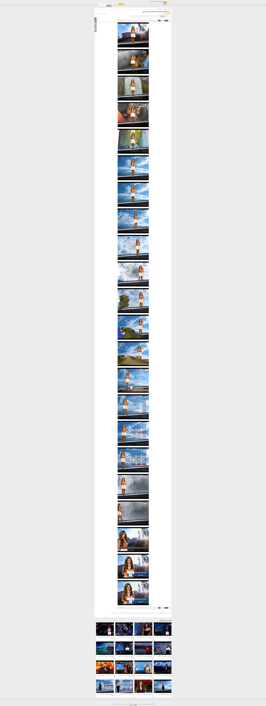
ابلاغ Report (121, 20)
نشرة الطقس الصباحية (133, 612)
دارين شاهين (144, 612)
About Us (112, 704)
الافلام (161, 612)
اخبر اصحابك (116, 704)
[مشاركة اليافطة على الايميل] (95, 28)
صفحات (133, 704)
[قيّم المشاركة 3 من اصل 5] (167, 13)
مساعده (124, 704)
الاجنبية (156, 612)
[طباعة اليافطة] (95, 26)
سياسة (167, 612)
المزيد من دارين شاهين (165, 620)
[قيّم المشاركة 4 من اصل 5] (166, 13)
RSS (154, 704)
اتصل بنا (127, 704)
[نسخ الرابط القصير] (95, 31)
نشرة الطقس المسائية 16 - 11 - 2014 (145, 694)
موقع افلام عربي (126, 612)
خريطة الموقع (147, 704)
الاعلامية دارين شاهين (120, 612)
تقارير (158, 612)
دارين (111, 612)
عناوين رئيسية (152, 612)
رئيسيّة (136, 704)
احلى (163, 612)
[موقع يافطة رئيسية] (165, 5)
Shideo (151, 704)
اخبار (165, 612)
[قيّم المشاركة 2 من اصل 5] (168, 13)
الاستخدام (120, 704)
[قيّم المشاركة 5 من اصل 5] (165, 13)
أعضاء (130, 704)
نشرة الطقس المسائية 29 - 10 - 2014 (126, 694)
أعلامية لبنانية (114, 612)
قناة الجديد (148, 612)
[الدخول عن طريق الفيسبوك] (109, 6)
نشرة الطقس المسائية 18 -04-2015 (164, 694)
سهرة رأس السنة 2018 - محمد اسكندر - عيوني (105, 675)
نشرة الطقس (139, 612)
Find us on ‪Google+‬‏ (140, 704)
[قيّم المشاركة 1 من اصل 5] (169, 13)
